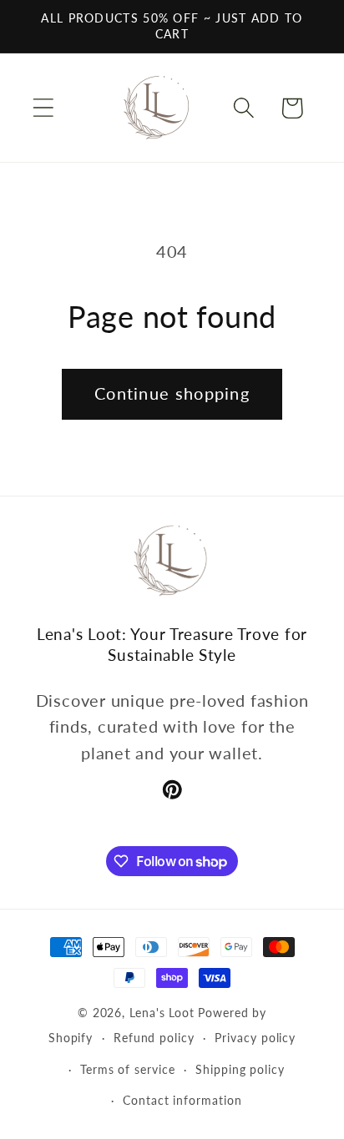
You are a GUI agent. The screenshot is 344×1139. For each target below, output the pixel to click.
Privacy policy (255, 1038)
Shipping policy (240, 1069)
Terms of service (127, 1069)
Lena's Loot (162, 1012)
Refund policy (154, 1038)
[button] (43, 108)
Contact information (182, 1100)
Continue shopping (172, 393)
